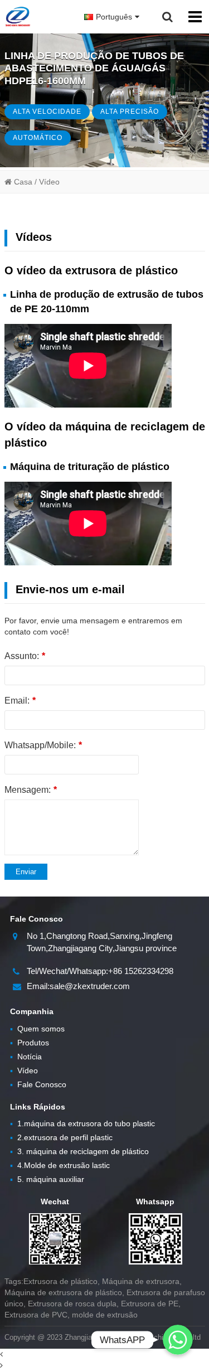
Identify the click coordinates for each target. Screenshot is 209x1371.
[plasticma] (17, 17)
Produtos (29, 1042)
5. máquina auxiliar (47, 1179)
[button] (111, 156)
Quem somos (37, 1028)
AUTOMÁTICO (37, 138)
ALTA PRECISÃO (129, 111)
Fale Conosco (38, 1084)
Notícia (26, 1056)
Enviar (26, 872)
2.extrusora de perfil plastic (61, 1137)
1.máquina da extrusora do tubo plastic (82, 1123)
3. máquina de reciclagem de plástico (79, 1151)
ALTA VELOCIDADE (47, 111)
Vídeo (24, 1070)
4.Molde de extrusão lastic (60, 1165)
